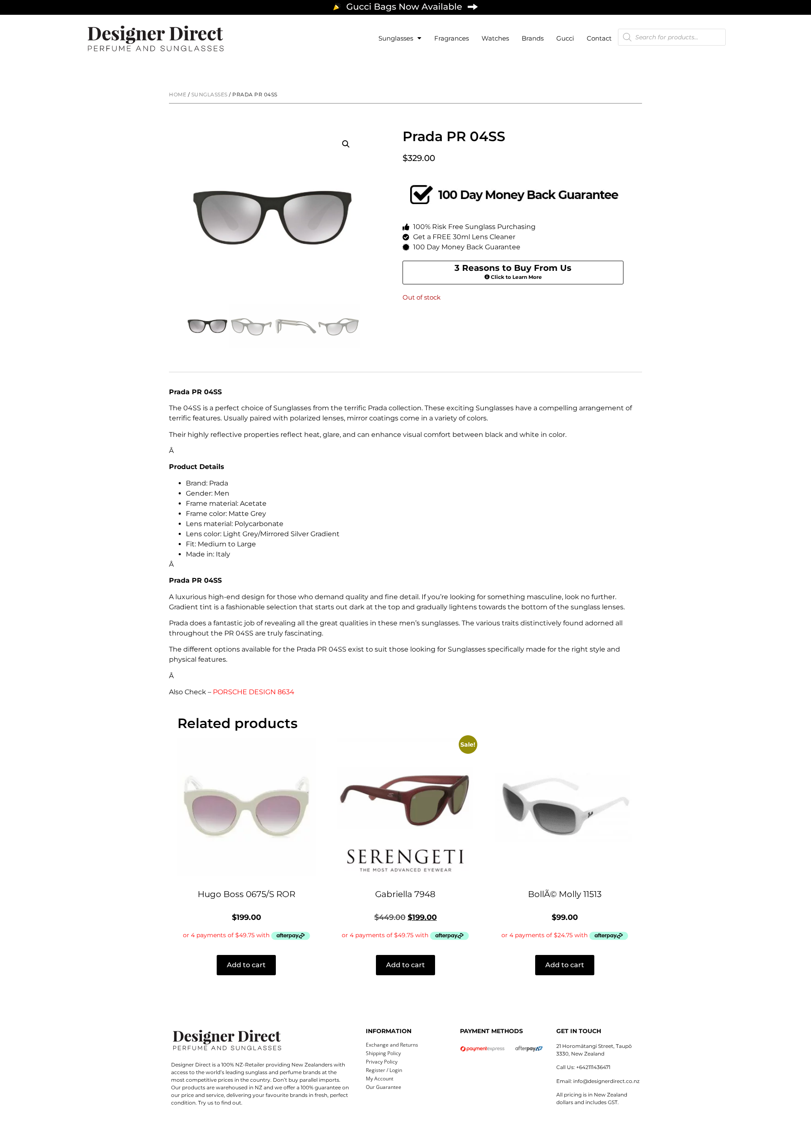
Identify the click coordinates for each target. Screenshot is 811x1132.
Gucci (565, 38)
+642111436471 (593, 1067)
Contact (599, 38)
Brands (533, 38)
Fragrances (451, 38)
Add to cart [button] (246, 965)
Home (177, 94)
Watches (495, 38)
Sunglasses (395, 38)
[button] (346, 144)
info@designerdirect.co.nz (606, 1081)
